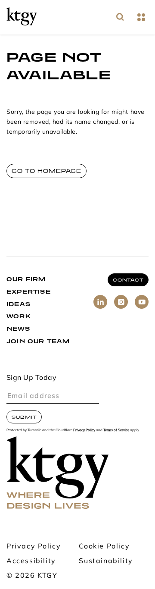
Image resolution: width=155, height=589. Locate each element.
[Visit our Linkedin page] (100, 302)
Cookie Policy (104, 546)
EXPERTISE (28, 291)
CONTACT (128, 279)
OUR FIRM (26, 279)
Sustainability (106, 561)
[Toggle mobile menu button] (141, 17)
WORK (18, 316)
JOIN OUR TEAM (38, 341)
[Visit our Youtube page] (142, 302)
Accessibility (31, 561)
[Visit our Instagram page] (121, 302)
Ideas (18, 304)
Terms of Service (116, 430)
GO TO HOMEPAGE (46, 171)
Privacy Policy (84, 430)
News (18, 329)
